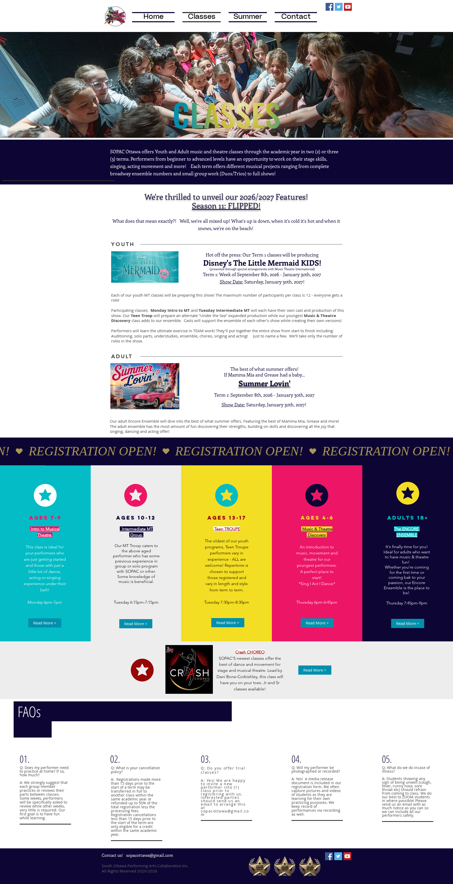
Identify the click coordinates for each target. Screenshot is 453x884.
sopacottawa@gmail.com (225, 813)
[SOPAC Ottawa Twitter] (339, 7)
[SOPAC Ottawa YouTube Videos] (348, 7)
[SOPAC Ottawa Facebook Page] (329, 7)
